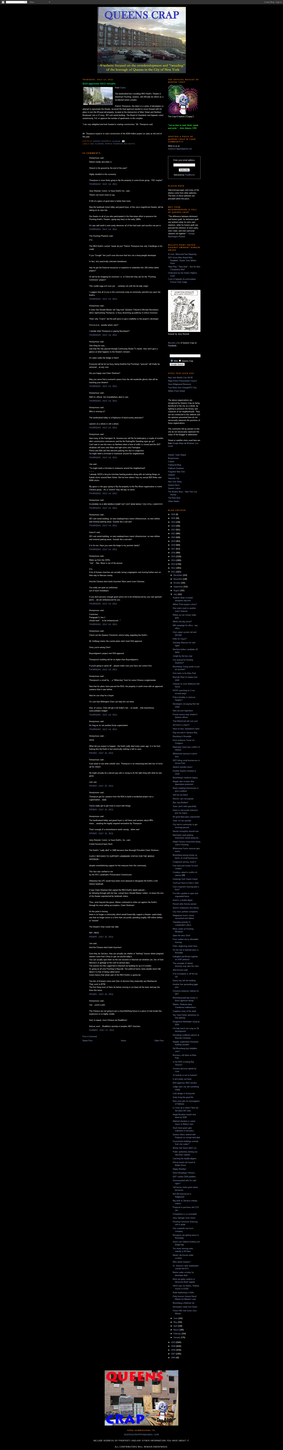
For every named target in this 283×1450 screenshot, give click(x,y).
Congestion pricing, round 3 (184, 862)
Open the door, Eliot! (181, 935)
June (175, 1318)
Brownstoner (173, 458)
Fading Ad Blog (174, 465)
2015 (173, 556)
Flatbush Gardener (176, 468)
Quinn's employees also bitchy (186, 908)
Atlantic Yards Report (177, 455)
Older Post (159, 1041)
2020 (173, 537)
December (178, 575)
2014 (173, 560)
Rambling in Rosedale (182, 736)
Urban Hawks (173, 501)
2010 (173, 1342)
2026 (173, 514)
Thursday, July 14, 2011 (103, 184)
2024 (173, 522)
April (175, 1326)
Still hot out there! (180, 795)
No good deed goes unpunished (186, 817)
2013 (173, 564)
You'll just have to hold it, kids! (186, 883)
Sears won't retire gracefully (184, 806)
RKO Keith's (129, 144)
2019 (173, 541)
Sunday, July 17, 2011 (101, 1030)
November (178, 579)
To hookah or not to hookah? (185, 1075)
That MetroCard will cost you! (185, 721)
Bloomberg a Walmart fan (183, 1303)
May (175, 1322)
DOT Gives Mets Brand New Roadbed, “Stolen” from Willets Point (182, 260)
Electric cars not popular (183, 799)
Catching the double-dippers (184, 1158)
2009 (173, 1346)
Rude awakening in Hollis (183, 1292)
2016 (173, 553)
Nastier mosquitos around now (186, 831)
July (175, 594)
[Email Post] (123, 141)
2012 (173, 568)
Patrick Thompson (114, 144)
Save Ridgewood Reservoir (179, 384)
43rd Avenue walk (180, 970)
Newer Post (87, 1041)
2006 (173, 1358)
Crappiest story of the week (184, 1011)
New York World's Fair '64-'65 (180, 377)
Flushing (99, 144)
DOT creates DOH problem (184, 1177)
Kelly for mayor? (180, 639)
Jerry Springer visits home (184, 1218)
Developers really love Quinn (185, 1307)
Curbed (171, 461)
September (178, 587)
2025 (173, 518)
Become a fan (174, 343)
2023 (173, 526)
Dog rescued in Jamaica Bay (185, 732)
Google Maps (178, 443)
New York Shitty (175, 482)
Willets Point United (176, 391)
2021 (173, 533)
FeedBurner (190, 175)
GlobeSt (171, 475)
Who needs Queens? (182, 1262)
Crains (122, 88)
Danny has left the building (184, 980)
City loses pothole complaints (185, 912)
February (177, 1334)
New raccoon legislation (183, 711)
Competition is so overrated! (185, 1214)
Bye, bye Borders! (180, 802)
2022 (173, 530)
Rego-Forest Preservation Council (182, 381)
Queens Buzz (174, 485)
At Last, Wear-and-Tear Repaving (182, 254)
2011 (173, 572)
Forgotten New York (176, 472)
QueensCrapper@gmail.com (180, 149)
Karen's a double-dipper (183, 900)
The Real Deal (174, 498)
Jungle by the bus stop (182, 656)
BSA (92, 144)
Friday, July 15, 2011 (101, 753)
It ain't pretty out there (182, 1079)
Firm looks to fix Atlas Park (184, 673)
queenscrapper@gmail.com (141, 1435)
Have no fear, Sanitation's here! (186, 729)
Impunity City (173, 478)
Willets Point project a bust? (185, 604)
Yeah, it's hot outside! (182, 821)
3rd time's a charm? (181, 725)
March (176, 1330)
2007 (173, 1354)
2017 (173, 549)
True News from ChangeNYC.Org (182, 387)
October (177, 583)
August (176, 590)
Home (123, 1041)
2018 (173, 545)
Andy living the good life (183, 1097)
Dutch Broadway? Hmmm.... (185, 1173)
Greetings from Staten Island (185, 879)
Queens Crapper (101, 141)
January (177, 1337)
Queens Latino (174, 488)
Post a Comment (90, 1036)
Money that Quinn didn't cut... (185, 1148)
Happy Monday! (179, 1169)
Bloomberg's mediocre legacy (185, 778)
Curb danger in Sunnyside (184, 1093)
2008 (173, 1350)
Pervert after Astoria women (184, 904)
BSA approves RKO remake (185, 1083)
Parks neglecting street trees (185, 946)
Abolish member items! (182, 767)
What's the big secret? (182, 621)
